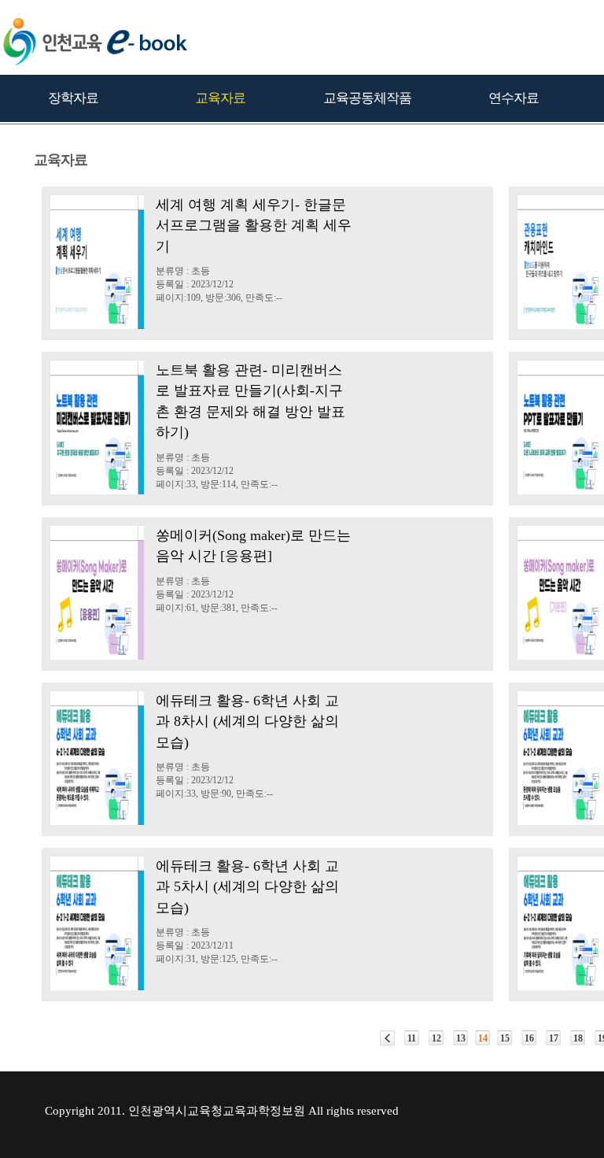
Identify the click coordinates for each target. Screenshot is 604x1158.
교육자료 (220, 98)
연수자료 (513, 98)
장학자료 (73, 98)
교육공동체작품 (367, 98)
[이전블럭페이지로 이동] (387, 1038)
